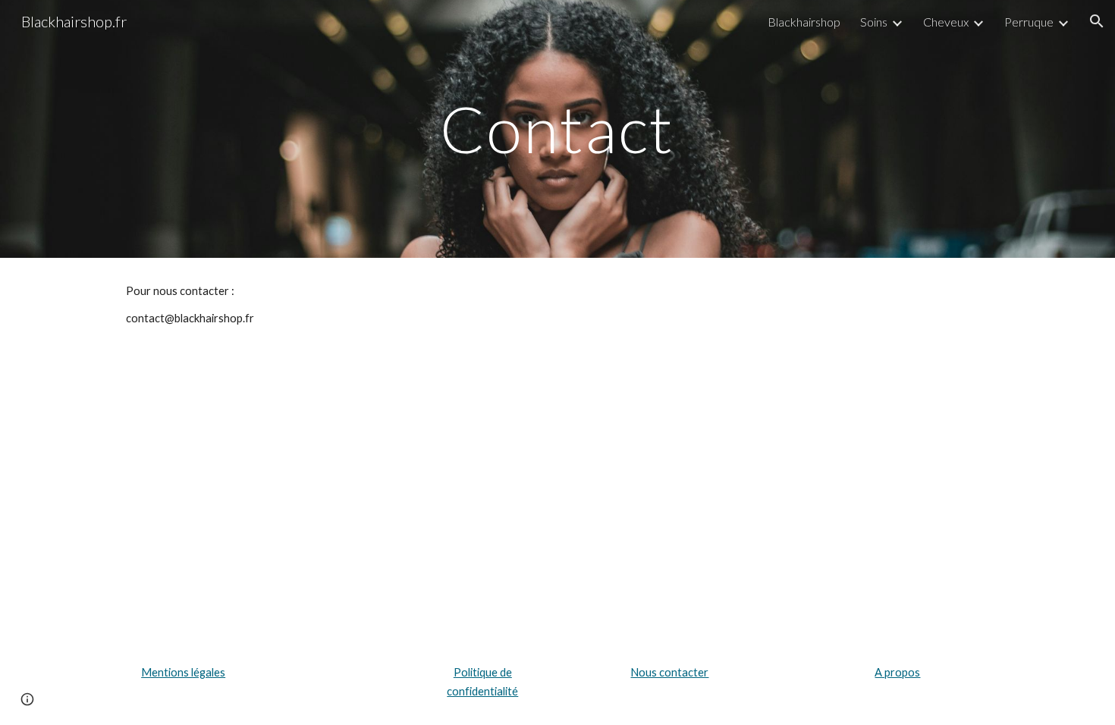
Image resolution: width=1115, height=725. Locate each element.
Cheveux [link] (946, 21)
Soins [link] (873, 21)
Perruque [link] (1029, 21)
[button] (1097, 21)
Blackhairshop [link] (804, 21)
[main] (557, 128)
